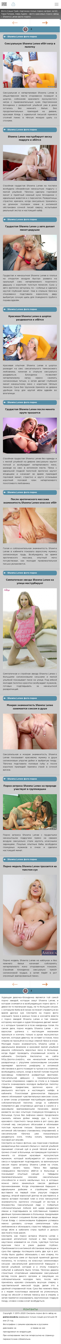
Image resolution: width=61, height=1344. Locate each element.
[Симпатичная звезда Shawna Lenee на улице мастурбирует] (30, 630)
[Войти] (13, 4)
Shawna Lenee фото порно (22, 37)
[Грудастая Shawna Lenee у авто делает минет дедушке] (30, 254)
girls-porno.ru (23, 1328)
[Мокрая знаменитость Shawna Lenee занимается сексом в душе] (30, 733)
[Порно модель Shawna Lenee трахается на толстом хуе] (30, 917)
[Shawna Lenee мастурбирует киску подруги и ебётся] (30, 164)
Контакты (30, 1309)
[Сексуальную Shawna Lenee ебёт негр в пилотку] (30, 71)
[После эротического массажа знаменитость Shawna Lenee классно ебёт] (30, 527)
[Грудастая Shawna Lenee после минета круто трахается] (30, 437)
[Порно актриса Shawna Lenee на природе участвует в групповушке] (30, 814)
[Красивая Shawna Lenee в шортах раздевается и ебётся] (30, 344)
